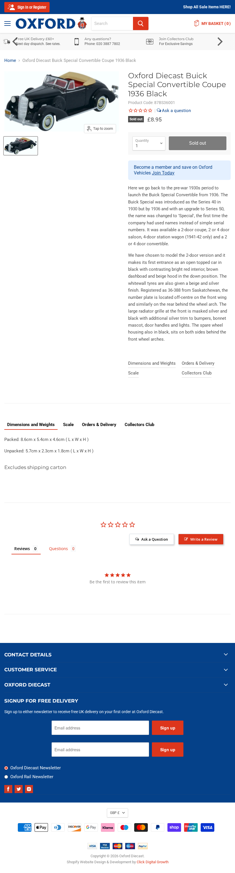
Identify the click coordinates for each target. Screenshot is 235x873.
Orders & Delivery (198, 363)
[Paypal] (143, 847)
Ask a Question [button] (154, 539)
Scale (133, 373)
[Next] (219, 41)
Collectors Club (196, 373)
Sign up (167, 728)
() (216, 23)
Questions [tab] (58, 548)
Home (10, 60)
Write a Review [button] (204, 539)
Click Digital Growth (153, 862)
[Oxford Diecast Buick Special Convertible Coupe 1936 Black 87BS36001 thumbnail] (21, 146)
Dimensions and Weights (152, 363)
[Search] (140, 23)
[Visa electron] (105, 847)
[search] (112, 23)
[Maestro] (130, 847)
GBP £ (115, 813)
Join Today (163, 173)
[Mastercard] (117, 847)
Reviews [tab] (22, 548)
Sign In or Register (31, 7)
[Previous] (15, 41)
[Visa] (92, 847)
